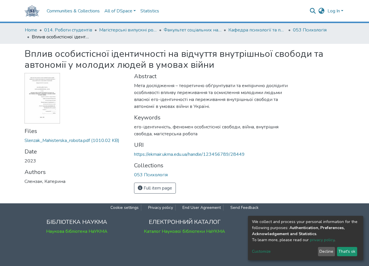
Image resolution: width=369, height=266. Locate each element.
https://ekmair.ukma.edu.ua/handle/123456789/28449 (189, 154)
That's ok (346, 251)
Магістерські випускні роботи (128, 30)
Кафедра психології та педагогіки (257, 30)
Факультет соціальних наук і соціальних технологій (192, 30)
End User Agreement (201, 207)
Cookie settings (124, 207)
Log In (333, 11)
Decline (326, 251)
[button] (321, 11)
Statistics (149, 11)
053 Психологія (310, 30)
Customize (261, 251)
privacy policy (322, 240)
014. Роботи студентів (68, 30)
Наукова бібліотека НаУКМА (77, 231)
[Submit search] (313, 11)
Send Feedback (244, 207)
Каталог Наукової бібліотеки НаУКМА (184, 231)
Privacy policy (160, 207)
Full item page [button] (157, 188)
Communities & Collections (73, 11)
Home (31, 30)
